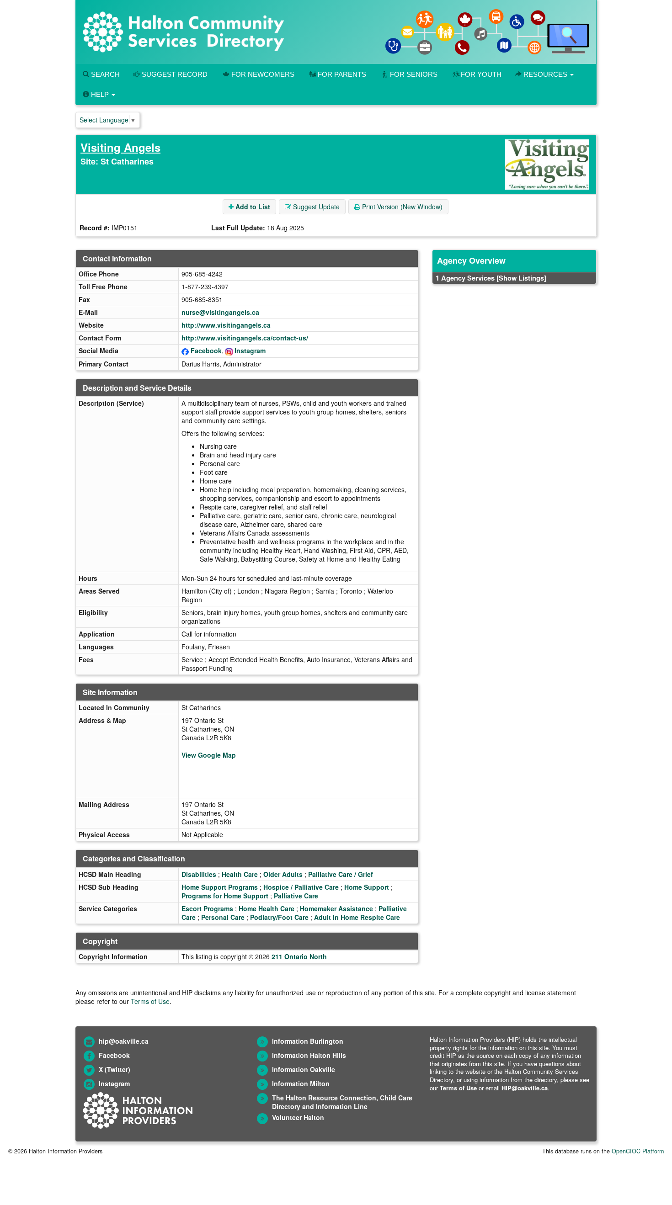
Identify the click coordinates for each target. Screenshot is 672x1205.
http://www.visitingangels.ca (226, 324)
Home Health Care (266, 908)
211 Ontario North (299, 956)
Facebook (206, 350)
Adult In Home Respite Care (357, 917)
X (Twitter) (114, 1069)
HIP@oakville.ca (524, 1087)
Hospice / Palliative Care (301, 887)
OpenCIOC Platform (638, 1151)
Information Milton (301, 1083)
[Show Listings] (521, 278)
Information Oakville (303, 1069)
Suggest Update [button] (315, 206)
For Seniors (413, 74)
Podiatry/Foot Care (279, 917)
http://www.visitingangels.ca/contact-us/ (244, 337)
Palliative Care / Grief (340, 874)
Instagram (250, 350)
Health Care (240, 874)
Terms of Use (150, 1001)
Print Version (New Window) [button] (401, 206)
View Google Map (208, 754)
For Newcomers (262, 74)
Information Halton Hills (309, 1055)
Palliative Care (296, 895)
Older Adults (283, 874)
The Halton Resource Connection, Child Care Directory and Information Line (342, 1102)
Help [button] (100, 94)
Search (104, 74)
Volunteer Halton (298, 1117)
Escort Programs (207, 908)
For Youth (481, 74)
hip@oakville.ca (124, 1041)
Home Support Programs (219, 887)
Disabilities (198, 874)
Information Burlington (307, 1041)
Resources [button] (545, 74)
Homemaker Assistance (336, 908)
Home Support (366, 887)
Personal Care (223, 917)
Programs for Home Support (224, 895)
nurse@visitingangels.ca (220, 312)
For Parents (342, 74)
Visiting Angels (120, 147)
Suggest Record (174, 74)
